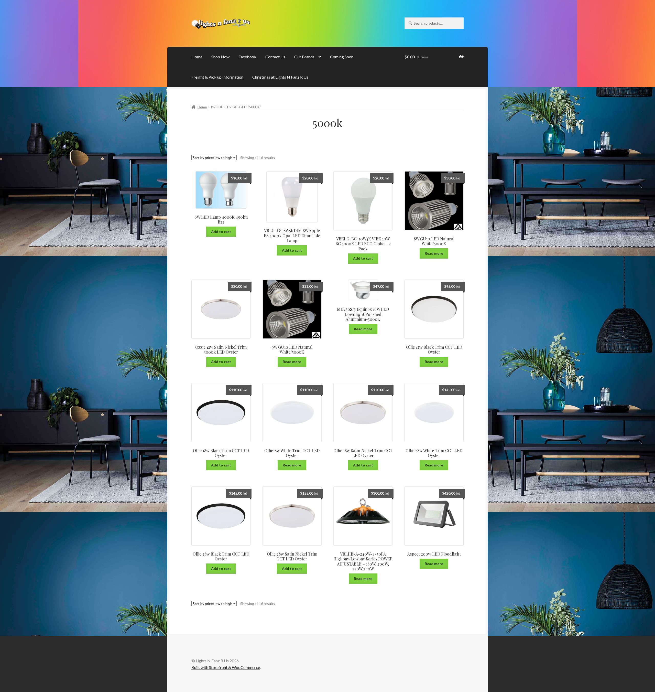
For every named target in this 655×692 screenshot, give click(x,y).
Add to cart (221, 231)
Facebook (247, 56)
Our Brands (304, 56)
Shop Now (220, 56)
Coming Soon (341, 56)
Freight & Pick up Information (217, 76)
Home (196, 56)
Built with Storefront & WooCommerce (225, 667)
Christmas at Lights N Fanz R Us (280, 76)
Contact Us (275, 56)
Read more (434, 253)
